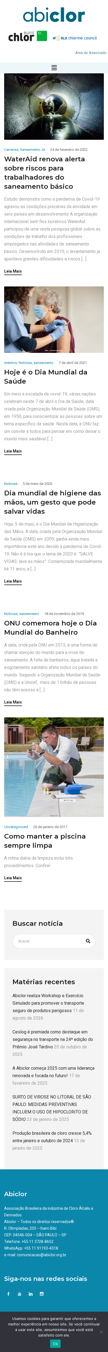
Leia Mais (13, 271)
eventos (10, 363)
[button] (54, 68)
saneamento (43, 363)
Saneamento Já (32, 150)
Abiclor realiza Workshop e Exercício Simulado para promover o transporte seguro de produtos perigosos (48, 1003)
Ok (55, 1343)
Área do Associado (91, 53)
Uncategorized (16, 827)
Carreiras (11, 150)
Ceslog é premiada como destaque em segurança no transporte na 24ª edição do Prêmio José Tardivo (52, 1039)
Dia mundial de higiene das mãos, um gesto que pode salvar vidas (52, 502)
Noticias (25, 363)
